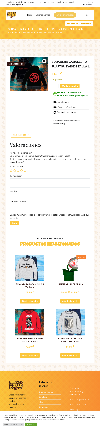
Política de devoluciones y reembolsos (76, 391)
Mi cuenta (89, 2)
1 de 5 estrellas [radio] (11, 170)
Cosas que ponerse (27, 33)
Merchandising (58, 124)
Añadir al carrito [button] (30, 301)
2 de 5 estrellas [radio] (14, 170)
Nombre (14, 191)
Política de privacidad (79, 399)
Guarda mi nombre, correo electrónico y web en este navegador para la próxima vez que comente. (49, 216)
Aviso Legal (75, 409)
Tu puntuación (17, 166)
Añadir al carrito (70, 86)
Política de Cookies (78, 404)
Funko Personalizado (65, 15)
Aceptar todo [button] (31, 424)
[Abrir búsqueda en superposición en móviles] (87, 15)
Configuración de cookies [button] (14, 424)
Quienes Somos (43, 15)
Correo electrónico (19, 201)
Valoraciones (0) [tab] (21, 135)
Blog (41, 402)
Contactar (43, 407)
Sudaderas (14, 64)
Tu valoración (16, 176)
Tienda (16, 33)
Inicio (29, 15)
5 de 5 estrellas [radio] (24, 170)
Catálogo (43, 397)
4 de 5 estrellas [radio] (21, 170)
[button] (44, 61)
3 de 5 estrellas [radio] (18, 170)
